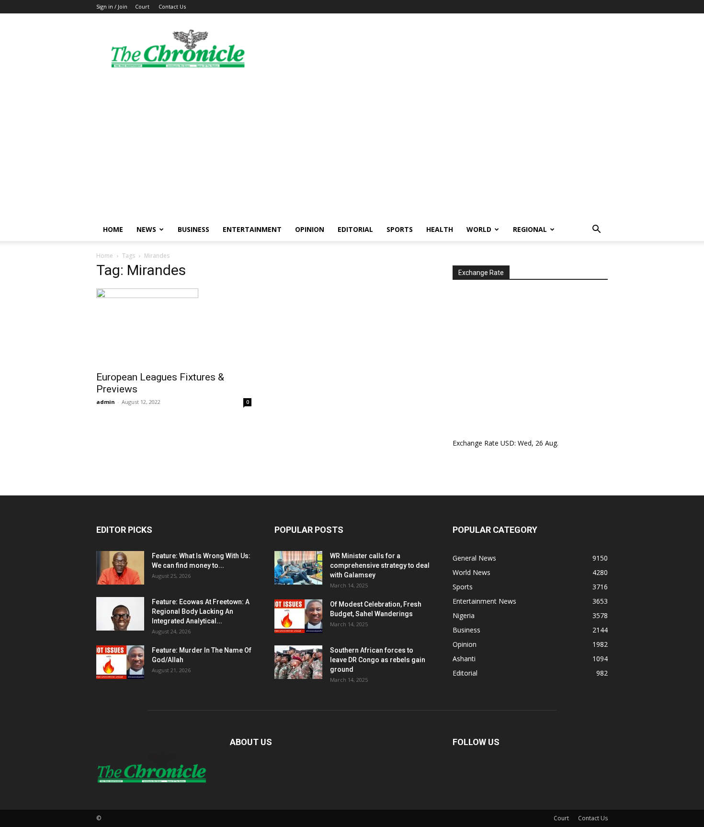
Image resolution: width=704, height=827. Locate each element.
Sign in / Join (111, 6)
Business (193, 229)
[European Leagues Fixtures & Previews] (173, 326)
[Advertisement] (352, 146)
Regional (530, 229)
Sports (399, 229)
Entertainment (252, 229)
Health (439, 229)
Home (113, 229)
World (478, 229)
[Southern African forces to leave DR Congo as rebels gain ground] (298, 662)
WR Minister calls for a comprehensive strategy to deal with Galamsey (380, 565)
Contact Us (172, 6)
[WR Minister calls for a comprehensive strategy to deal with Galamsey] (298, 568)
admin (105, 401)
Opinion (309, 229)
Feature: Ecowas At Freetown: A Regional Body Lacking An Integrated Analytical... (201, 611)
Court (142, 6)
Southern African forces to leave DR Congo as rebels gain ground (377, 659)
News (146, 229)
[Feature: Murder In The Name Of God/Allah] (120, 662)
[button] (596, 230)
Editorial (355, 229)
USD (507, 443)
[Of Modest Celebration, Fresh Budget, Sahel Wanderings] (298, 616)
